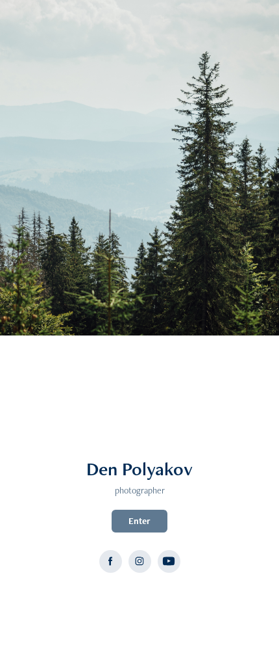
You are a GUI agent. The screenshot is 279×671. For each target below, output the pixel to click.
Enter (139, 521)
